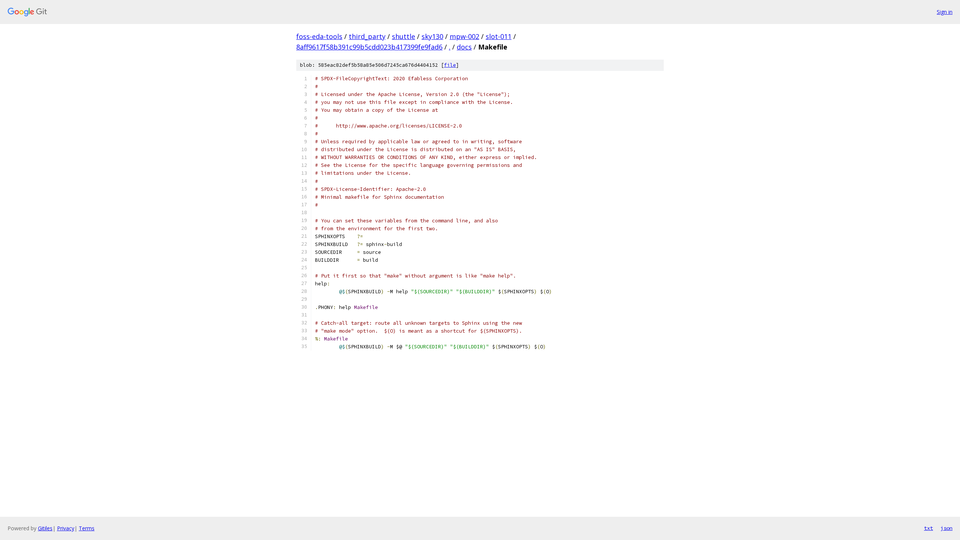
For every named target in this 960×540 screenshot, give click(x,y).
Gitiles (45, 528)
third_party (367, 36)
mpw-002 (464, 36)
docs (464, 46)
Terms (86, 528)
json (946, 528)
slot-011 (499, 36)
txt (928, 528)
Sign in (944, 11)
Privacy (65, 528)
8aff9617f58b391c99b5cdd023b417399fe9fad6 (369, 46)
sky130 (432, 36)
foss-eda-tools (319, 36)
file (450, 65)
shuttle (403, 36)
